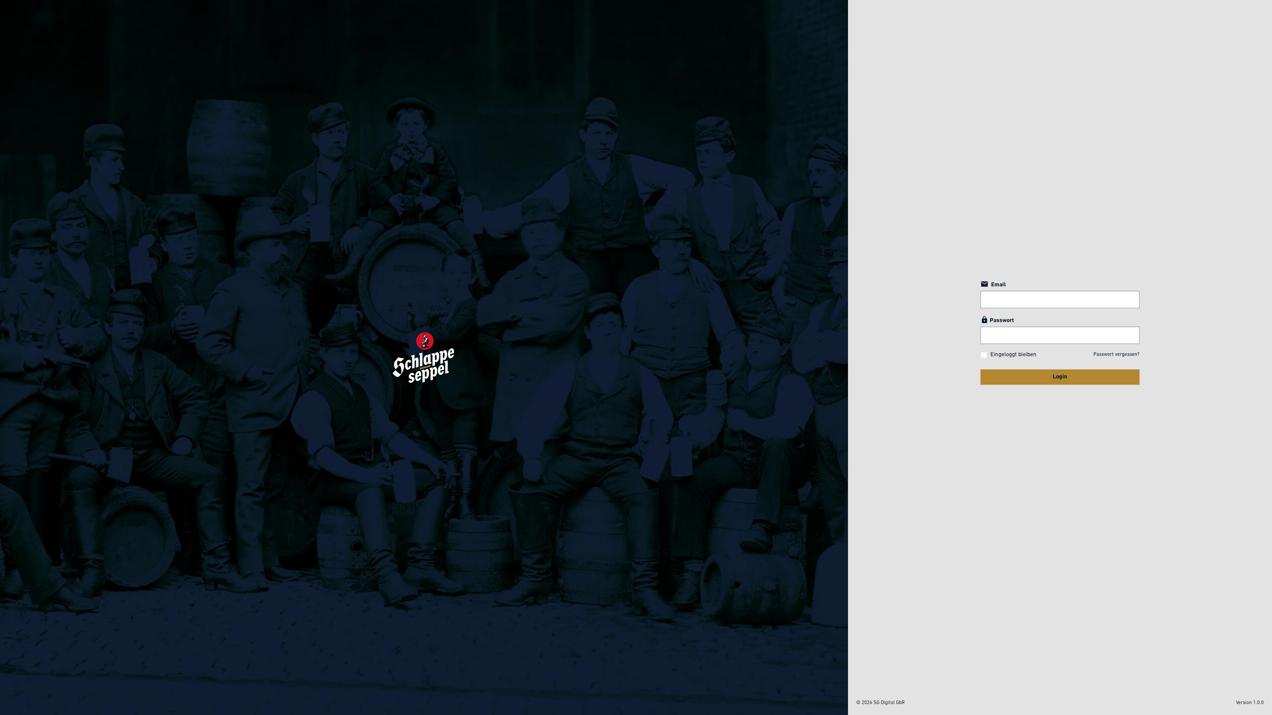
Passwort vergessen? (1116, 354)
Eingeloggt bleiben (1013, 355)
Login (1060, 377)
